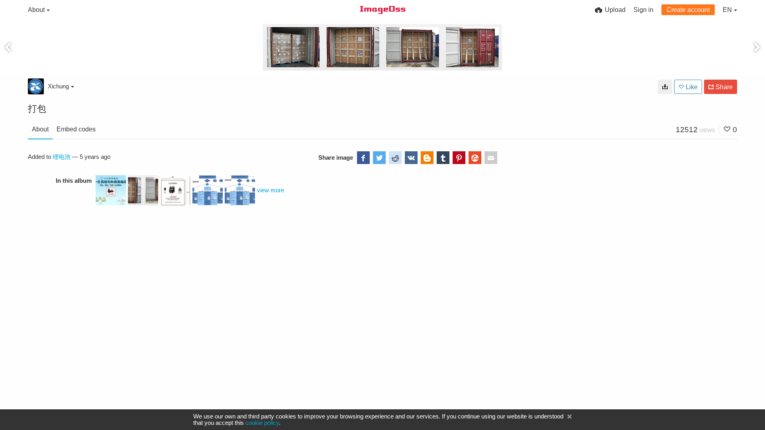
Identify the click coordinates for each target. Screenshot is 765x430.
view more (270, 190)
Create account (688, 9)
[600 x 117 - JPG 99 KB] (665, 87)
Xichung (58, 86)
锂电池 (62, 157)
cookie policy (262, 423)
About (40, 129)
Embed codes (76, 129)
